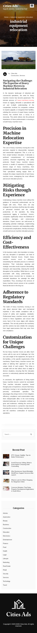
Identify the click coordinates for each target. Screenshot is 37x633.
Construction (15, 75)
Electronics (6, 536)
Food (4, 547)
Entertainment (7, 539)
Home (6, 17)
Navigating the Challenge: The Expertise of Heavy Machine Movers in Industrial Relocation (17, 84)
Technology (6, 581)
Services (22, 75)
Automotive (6, 517)
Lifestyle (5, 558)
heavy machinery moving (25, 100)
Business (6, 524)
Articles (5, 513)
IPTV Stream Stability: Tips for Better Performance (21, 456)
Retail (5, 570)
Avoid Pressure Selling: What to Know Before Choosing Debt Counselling (21, 464)
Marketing (6, 562)
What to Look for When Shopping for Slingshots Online (21, 481)
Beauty (5, 521)
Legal (4, 555)
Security (5, 574)
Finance (5, 543)
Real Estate (6, 566)
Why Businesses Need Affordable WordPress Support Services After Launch (22, 473)
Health (5, 551)
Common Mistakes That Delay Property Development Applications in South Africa (22, 489)
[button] (32, 5)
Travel (5, 585)
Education (6, 532)
